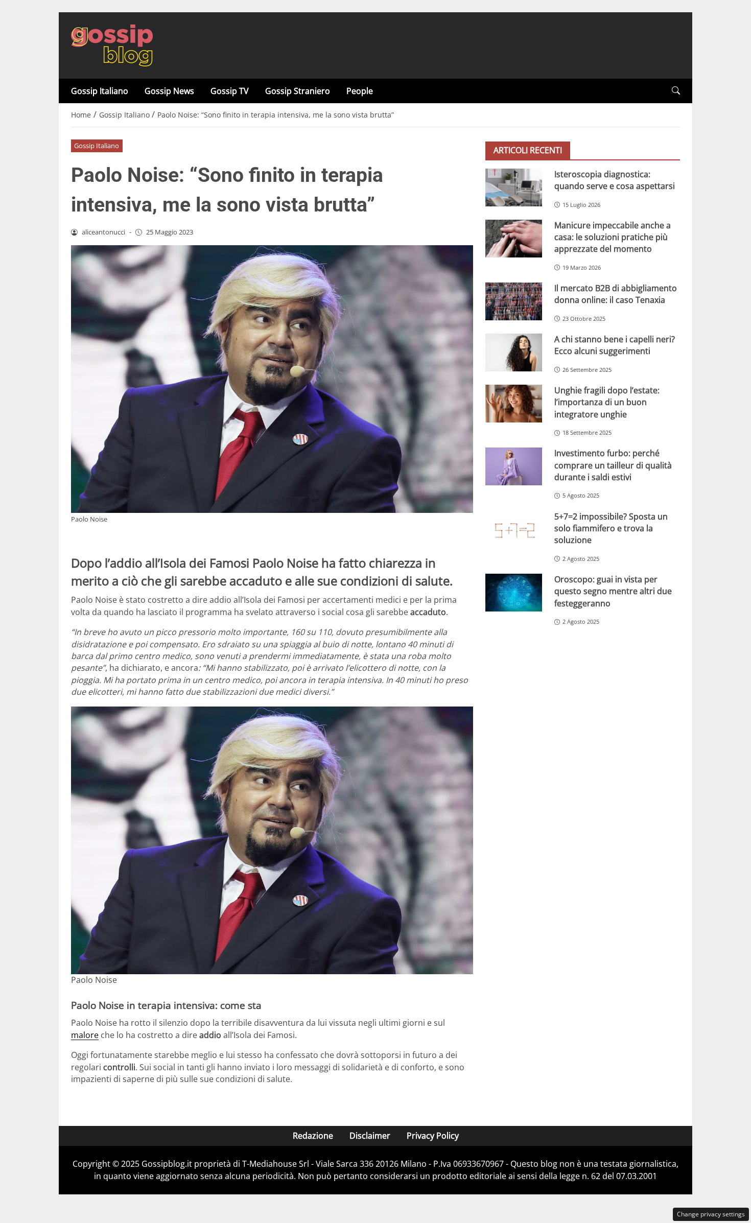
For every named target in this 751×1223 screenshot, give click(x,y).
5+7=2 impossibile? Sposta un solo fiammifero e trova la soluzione (611, 528)
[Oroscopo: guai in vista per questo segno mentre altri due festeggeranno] (513, 593)
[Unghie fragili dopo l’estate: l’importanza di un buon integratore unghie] (513, 403)
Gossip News (169, 91)
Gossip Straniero (297, 91)
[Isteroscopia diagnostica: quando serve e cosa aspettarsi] (513, 187)
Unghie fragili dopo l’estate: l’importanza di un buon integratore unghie (607, 402)
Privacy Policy (433, 1135)
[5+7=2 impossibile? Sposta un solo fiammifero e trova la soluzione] (513, 530)
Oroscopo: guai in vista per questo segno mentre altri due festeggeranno (613, 591)
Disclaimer (369, 1135)
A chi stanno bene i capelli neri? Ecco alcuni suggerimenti (614, 345)
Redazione (313, 1135)
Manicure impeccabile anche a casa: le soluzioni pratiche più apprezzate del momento (612, 237)
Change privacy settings (711, 1214)
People (359, 91)
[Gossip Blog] (112, 44)
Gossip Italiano (99, 91)
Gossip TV (229, 91)
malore (85, 1035)
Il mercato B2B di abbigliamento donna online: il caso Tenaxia (615, 294)
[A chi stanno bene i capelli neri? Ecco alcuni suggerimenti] (513, 352)
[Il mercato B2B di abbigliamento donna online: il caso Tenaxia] (513, 301)
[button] (676, 91)
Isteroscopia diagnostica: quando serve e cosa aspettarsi (614, 180)
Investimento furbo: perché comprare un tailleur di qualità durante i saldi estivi (613, 465)
